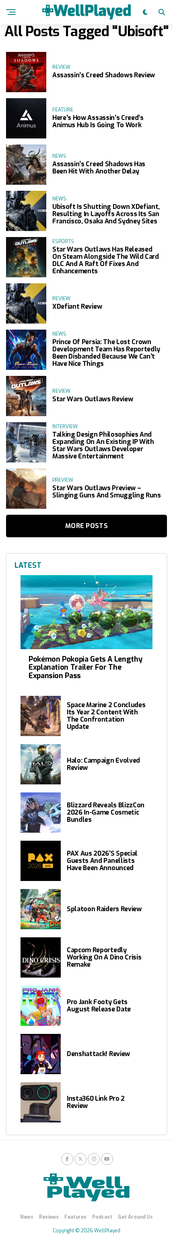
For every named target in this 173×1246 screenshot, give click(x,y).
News (26, 1217)
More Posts (86, 526)
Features (75, 1217)
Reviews (49, 1217)
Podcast (102, 1217)
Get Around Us (135, 1217)
